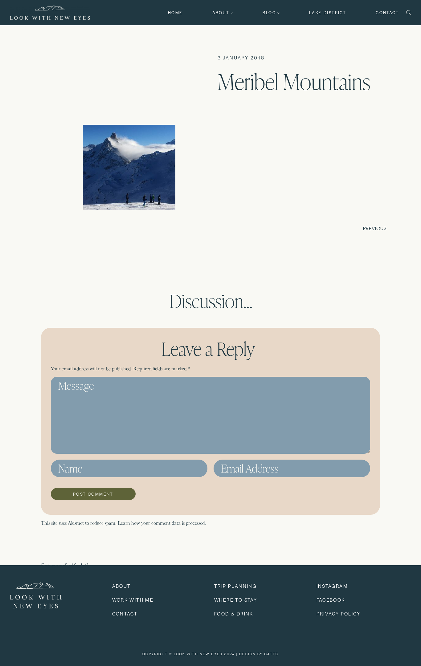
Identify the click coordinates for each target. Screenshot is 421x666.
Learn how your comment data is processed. (162, 523)
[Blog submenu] (278, 12)
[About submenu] (232, 12)
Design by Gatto (259, 653)
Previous (375, 228)
